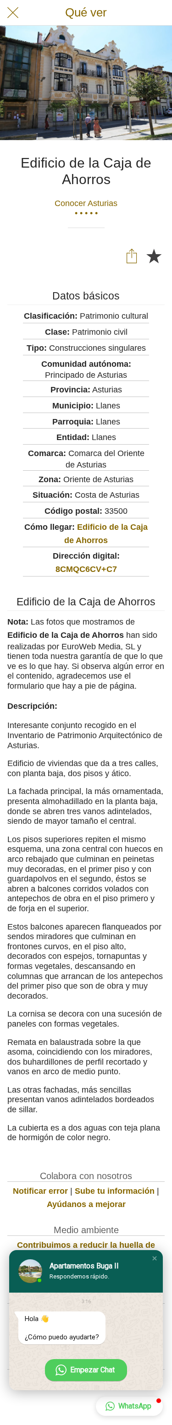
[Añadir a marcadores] (154, 256)
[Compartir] (132, 256)
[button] (154, 1258)
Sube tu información (115, 1191)
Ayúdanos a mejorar (86, 1204)
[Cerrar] (12, 12)
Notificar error (40, 1191)
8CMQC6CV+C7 (86, 569)
